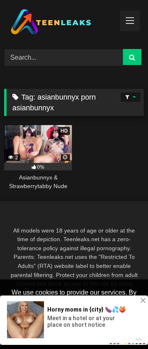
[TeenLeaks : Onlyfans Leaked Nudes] (60, 23)
